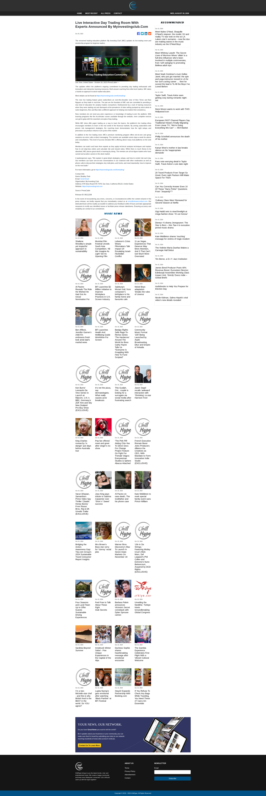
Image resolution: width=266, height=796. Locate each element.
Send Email (84, 179)
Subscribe (172, 778)
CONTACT (118, 13)
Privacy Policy (130, 771)
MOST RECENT (91, 13)
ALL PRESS (105, 13)
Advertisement (130, 775)
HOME (79, 13)
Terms (127, 768)
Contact (127, 778)
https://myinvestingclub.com (92, 186)
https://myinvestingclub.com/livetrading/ (111, 96)
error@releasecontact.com (137, 201)
